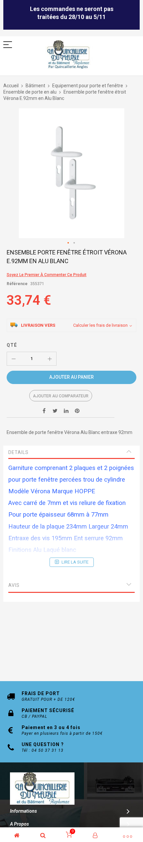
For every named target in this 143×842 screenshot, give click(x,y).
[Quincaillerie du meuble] (68, 54)
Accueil (11, 85)
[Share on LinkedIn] (66, 410)
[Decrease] (13, 358)
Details (18, 452)
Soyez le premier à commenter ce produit (46, 274)
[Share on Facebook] (44, 410)
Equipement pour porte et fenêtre (87, 85)
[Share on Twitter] (55, 410)
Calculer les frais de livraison (100, 325)
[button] (69, 243)
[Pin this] (77, 410)
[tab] (71, 452)
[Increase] (49, 358)
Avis (14, 585)
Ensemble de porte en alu (30, 92)
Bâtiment (35, 85)
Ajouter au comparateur (60, 396)
